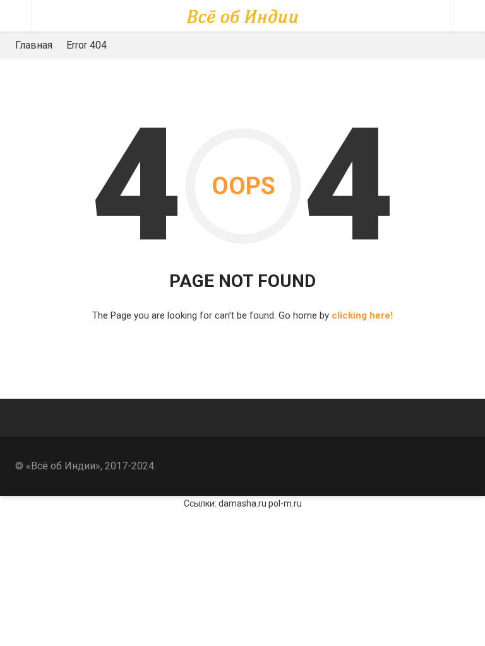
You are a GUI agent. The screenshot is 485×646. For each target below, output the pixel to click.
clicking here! (362, 315)
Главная (33, 45)
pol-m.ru (285, 503)
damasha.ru (242, 503)
